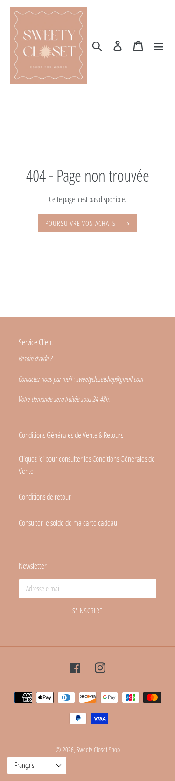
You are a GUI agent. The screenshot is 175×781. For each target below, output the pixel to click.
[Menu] (158, 45)
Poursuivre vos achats (80, 223)
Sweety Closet (93, 749)
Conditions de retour (45, 496)
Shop (114, 749)
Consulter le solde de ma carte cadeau (68, 522)
